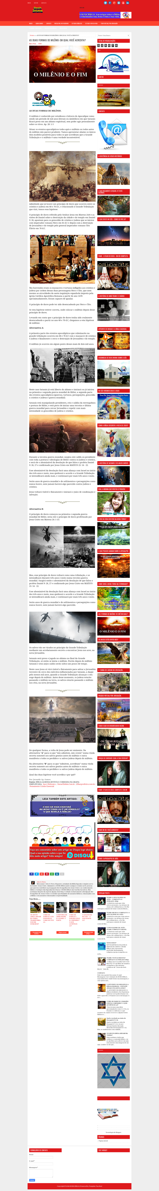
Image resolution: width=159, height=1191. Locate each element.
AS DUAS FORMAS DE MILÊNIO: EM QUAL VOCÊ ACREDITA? (57, 40)
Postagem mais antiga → (88, 933)
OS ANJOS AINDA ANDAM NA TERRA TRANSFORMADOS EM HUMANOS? (35, 919)
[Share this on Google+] (42, 874)
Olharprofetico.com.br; (85, 784)
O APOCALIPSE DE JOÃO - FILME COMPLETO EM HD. (117, 928)
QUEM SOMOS (39, 23)
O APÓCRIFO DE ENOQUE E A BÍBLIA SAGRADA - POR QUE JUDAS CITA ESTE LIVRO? (117, 986)
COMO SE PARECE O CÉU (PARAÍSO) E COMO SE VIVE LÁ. (48, 918)
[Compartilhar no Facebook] (31, 874)
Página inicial (62, 932)
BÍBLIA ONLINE (63, 28)
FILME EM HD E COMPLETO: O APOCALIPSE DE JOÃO (118, 913)
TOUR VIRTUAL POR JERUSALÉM (109, 23)
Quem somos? (111, 943)
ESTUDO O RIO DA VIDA (91, 23)
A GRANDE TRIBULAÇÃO (35, 28)
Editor (36, 3)
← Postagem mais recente (36, 933)
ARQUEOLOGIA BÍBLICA (50, 28)
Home (32, 35)
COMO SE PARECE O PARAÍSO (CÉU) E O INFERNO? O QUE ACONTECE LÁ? (74, 920)
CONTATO (48, 23)
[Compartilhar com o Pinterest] (62, 874)
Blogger (118, 1132)
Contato (43, 3)
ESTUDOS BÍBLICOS (77, 23)
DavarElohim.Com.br (66, 784)
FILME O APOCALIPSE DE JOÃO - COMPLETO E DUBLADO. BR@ (116, 899)
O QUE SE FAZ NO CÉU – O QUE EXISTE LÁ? (87, 917)
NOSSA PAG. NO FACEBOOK (61, 23)
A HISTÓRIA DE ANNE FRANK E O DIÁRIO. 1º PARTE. (61, 917)
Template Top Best (95, 1186)
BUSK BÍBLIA (74, 1186)
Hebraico (52, 784)
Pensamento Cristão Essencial (42, 786)
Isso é (45, 784)
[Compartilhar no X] (37, 874)
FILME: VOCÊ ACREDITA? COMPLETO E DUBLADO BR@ (118, 959)
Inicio (29, 3)
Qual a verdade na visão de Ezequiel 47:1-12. (116, 1019)
